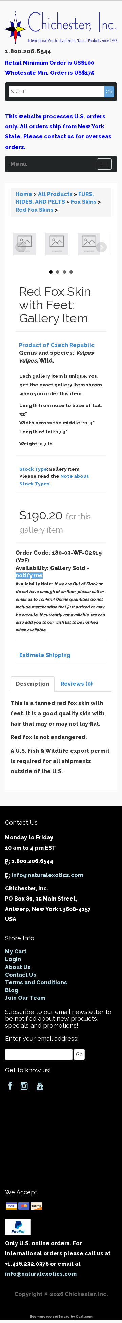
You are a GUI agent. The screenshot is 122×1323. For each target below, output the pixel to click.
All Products (55, 194)
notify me (29, 575)
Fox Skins (84, 202)
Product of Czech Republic (57, 345)
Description (32, 684)
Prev (20, 247)
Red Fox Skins (35, 210)
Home (24, 194)
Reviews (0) (77, 684)
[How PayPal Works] (18, 1226)
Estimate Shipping (44, 655)
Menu (18, 163)
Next (101, 247)
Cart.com (84, 1316)
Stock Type (33, 469)
